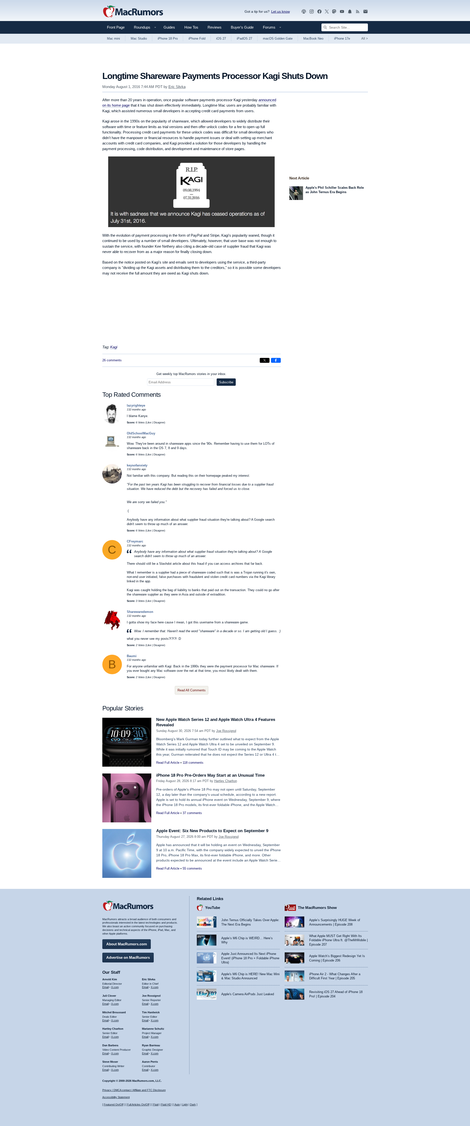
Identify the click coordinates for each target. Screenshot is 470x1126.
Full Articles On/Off (138, 1104)
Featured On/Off (113, 1104)
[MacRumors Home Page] (133, 11)
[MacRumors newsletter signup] (365, 11)
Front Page (116, 27)
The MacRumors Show (317, 907)
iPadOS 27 (244, 38)
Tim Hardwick (151, 1012)
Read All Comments (191, 690)
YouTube (212, 907)
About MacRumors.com (126, 944)
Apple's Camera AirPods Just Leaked (247, 994)
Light (185, 1104)
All (364, 38)
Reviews (215, 27)
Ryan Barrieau (151, 1045)
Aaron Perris (150, 1061)
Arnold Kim (109, 979)
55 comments (192, 868)
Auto (177, 1104)
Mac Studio (139, 38)
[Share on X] (265, 360)
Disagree (158, 422)
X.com (115, 987)
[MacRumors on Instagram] (311, 11)
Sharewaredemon (140, 612)
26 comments (112, 360)
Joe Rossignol (226, 731)
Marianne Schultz (153, 1028)
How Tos (191, 27)
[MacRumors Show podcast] (303, 11)
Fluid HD (166, 1104)
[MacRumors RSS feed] (357, 11)
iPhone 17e (342, 38)
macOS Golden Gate (278, 38)
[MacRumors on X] (327, 11)
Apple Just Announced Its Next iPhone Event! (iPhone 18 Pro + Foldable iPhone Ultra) (250, 958)
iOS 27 (221, 38)
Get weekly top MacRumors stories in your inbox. (191, 374)
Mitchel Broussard (114, 1012)
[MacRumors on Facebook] (319, 11)
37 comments (192, 813)
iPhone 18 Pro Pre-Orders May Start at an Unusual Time (210, 775)
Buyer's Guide (242, 27)
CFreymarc (135, 541)
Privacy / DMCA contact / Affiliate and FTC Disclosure (134, 1090)
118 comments (193, 762)
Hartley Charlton (225, 781)
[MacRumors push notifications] (349, 11)
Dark (193, 1104)
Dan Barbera (110, 1045)
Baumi (132, 656)
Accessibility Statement (116, 1097)
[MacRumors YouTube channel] (342, 11)
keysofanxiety (137, 465)
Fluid (156, 1104)
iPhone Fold (196, 38)
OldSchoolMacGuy (141, 433)
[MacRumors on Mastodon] (334, 11)
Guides (169, 27)
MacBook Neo (313, 38)
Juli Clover (109, 995)
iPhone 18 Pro (168, 38)
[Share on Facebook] (276, 360)
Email (105, 987)
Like (148, 422)
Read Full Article (167, 762)
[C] (112, 558)
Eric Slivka (177, 87)
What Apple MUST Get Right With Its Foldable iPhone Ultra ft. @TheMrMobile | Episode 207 (338, 940)
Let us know (280, 11)
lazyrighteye (136, 405)
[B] (112, 673)
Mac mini (113, 38)
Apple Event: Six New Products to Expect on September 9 (212, 830)
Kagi (113, 347)
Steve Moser (110, 1061)
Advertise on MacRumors (128, 957)
